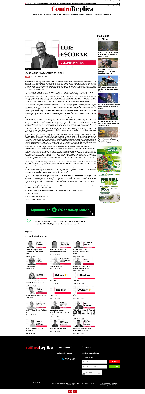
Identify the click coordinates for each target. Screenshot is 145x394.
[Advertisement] (60, 28)
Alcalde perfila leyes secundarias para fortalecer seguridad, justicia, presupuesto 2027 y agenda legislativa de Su (69, 3)
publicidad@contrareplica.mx (109, 385)
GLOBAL (59, 15)
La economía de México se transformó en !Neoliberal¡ (58, 251)
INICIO (35, 15)
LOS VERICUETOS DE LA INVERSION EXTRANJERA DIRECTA (81, 252)
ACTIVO (53, 15)
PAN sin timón (30, 266)
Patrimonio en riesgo (56, 266)
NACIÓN (40, 15)
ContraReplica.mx (72, 385)
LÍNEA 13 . (53, 281)
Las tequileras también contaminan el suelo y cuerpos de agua (59, 312)
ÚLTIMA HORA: (31, 3)
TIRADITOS (77, 281)
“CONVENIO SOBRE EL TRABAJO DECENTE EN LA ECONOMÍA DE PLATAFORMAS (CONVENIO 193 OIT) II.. (84, 313)
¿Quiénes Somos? (112, 5)
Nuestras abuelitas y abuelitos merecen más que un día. (82, 267)
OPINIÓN (82, 15)
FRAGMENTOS (97, 15)
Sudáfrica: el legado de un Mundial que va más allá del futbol (34, 252)
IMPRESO (89, 15)
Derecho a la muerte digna (58, 329)
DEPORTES (66, 15)
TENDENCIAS (107, 15)
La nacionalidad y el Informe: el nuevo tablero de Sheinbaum (35, 282)
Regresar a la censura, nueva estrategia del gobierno (82, 330)
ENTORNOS (75, 15)
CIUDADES (47, 15)
